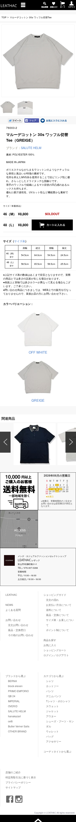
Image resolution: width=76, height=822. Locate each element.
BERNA (12, 681)
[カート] (62, 6)
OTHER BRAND (17, 731)
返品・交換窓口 (17, 630)
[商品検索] (44, 6)
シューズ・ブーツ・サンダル (60, 723)
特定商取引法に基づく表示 (20, 777)
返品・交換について (57, 615)
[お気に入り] (53, 6)
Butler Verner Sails (18, 726)
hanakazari (14, 716)
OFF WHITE (38, 352)
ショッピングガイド (54, 594)
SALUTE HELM (31, 148)
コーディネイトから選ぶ (57, 751)
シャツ (50, 681)
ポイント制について (57, 630)
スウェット (52, 706)
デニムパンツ (53, 696)
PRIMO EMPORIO (18, 691)
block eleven (15, 686)
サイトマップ (13, 787)
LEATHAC (11, 594)
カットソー (52, 686)
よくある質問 (13, 610)
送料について (53, 610)
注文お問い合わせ (18, 625)
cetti (10, 721)
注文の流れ (52, 599)
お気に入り (49, 645)
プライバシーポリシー (18, 782)
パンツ (50, 691)
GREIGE (38, 400)
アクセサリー (53, 741)
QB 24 (11, 696)
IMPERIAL (14, 701)
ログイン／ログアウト (56, 655)
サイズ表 (19, 241)
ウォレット (52, 731)
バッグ (50, 736)
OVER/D (13, 706)
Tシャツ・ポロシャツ (58, 701)
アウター (51, 716)
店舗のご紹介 (13, 772)
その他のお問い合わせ (20, 635)
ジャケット (52, 711)
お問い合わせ (13, 620)
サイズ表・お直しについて (60, 622)
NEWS (9, 604)
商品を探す (49, 640)
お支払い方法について (58, 604)
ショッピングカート (54, 650)
